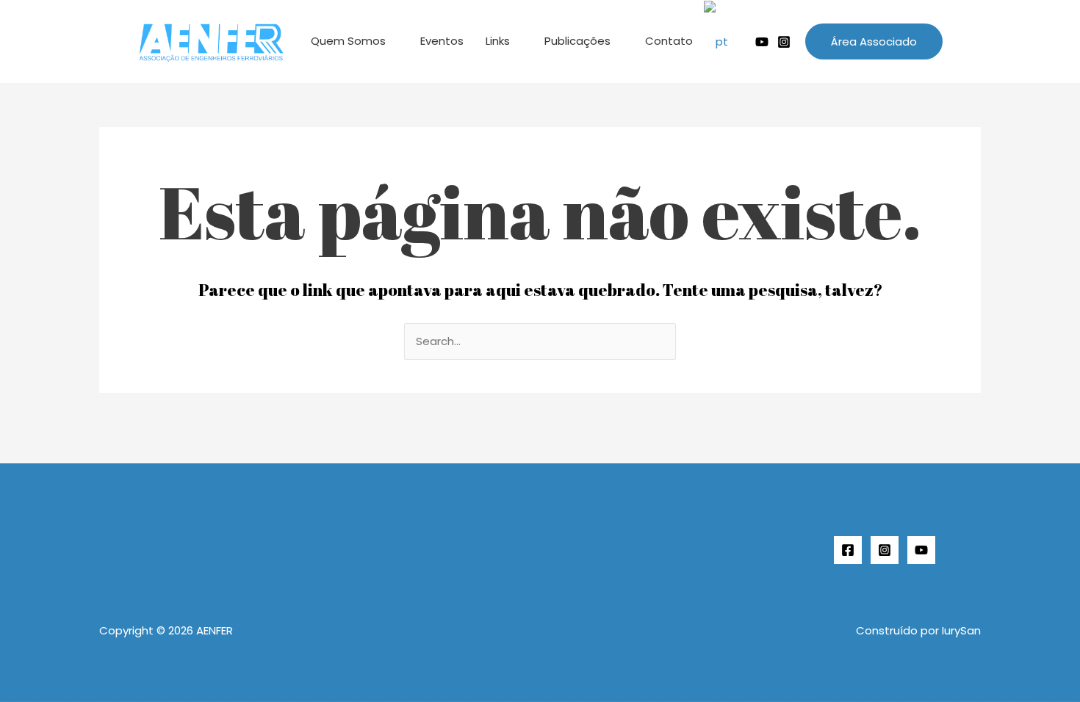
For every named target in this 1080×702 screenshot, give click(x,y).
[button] (874, 41)
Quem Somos (348, 40)
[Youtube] (761, 41)
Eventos (442, 40)
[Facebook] (848, 550)
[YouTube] (921, 550)
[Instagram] (784, 41)
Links (498, 40)
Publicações (577, 40)
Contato (669, 40)
